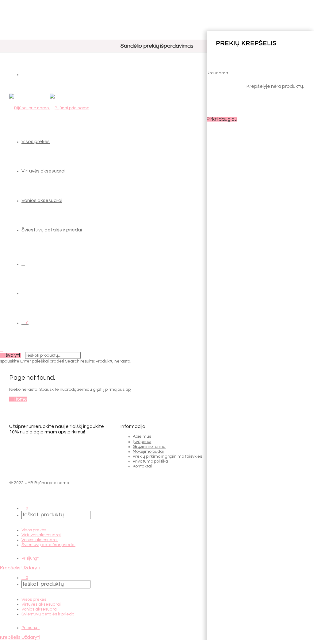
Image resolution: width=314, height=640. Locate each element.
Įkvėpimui (142, 442)
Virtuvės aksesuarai (43, 171)
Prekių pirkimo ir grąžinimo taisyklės (167, 456)
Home (20, 399)
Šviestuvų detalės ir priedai (51, 229)
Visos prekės (35, 141)
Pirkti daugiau (222, 119)
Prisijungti (30, 558)
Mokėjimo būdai (148, 451)
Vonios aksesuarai (41, 200)
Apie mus (142, 436)
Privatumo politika (150, 461)
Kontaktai (142, 466)
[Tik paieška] (23, 263)
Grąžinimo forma (149, 446)
